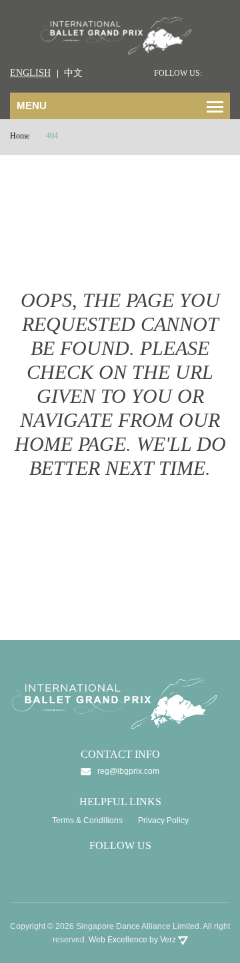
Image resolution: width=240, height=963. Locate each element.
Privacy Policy (163, 820)
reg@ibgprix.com (128, 771)
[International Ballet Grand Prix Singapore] (120, 34)
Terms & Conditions (87, 820)
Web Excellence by (132, 939)
